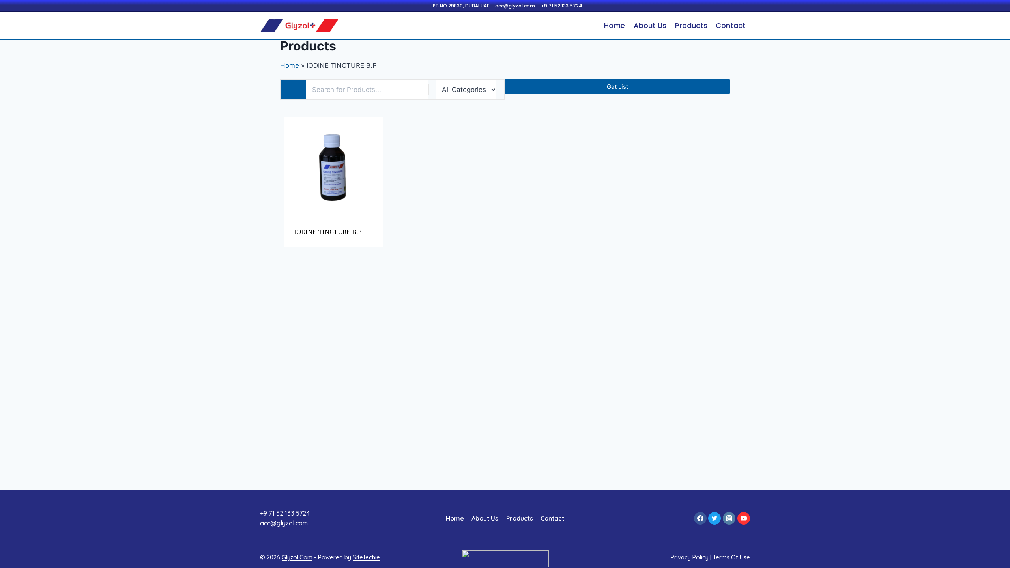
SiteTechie (366, 557)
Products (691, 25)
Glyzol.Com (297, 557)
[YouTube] (743, 518)
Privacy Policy (690, 557)
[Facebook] (700, 518)
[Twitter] (714, 518)
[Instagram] (729, 518)
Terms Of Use (731, 557)
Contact (731, 25)
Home (614, 25)
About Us (650, 25)
